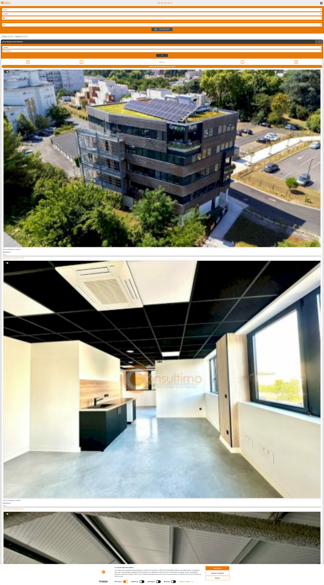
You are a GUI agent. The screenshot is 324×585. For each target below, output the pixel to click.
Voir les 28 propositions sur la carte (162, 66)
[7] (162, 497)
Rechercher (164, 29)
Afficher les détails (184, 581)
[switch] (142, 581)
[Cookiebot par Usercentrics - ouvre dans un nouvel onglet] (103, 581)
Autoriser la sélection (217, 573)
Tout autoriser (217, 568)
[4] (162, 246)
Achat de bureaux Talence (12, 249)
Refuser (217, 578)
